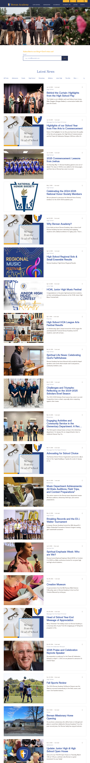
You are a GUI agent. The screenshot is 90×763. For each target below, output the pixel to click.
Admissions (15, 78)
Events (23, 78)
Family (48, 712)
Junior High (59, 78)
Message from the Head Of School (56, 122)
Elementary (42, 78)
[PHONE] (86, 1)
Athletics (50, 78)
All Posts (6, 78)
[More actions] (83, 87)
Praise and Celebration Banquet (56, 646)
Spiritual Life (50, 548)
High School (32, 78)
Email (24, 54)
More (75, 78)
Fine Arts (68, 78)
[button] (36, 4)
